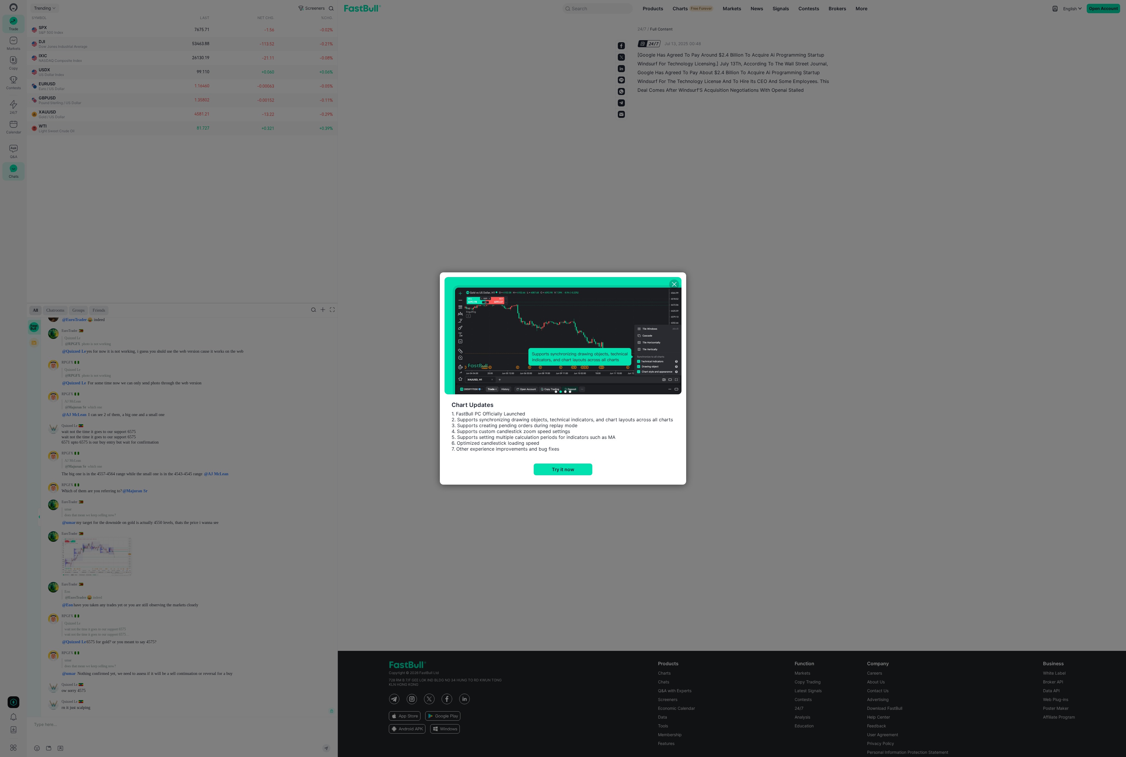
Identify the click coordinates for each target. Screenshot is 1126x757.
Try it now (563, 469)
